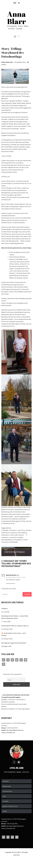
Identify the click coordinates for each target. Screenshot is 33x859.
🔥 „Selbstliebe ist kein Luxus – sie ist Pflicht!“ (13, 634)
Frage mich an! (6, 528)
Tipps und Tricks (17, 535)
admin (3, 64)
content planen (16, 537)
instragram (6, 540)
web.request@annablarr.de (14, 730)
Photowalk (22, 533)
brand (5, 530)
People (14, 533)
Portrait (5, 535)
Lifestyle (21, 530)
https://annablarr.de (8, 732)
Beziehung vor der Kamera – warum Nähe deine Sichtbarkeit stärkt (14, 617)
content (12, 530)
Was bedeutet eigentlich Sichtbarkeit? (13, 643)
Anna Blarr (16, 17)
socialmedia (17, 540)
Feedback (4, 608)
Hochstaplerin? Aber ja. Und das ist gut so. (15, 626)
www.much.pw (11, 575)
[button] (19, 3)
